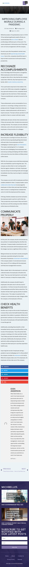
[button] (14, 366)
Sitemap (20, 559)
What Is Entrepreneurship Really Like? (12, 504)
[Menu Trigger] (26, 2)
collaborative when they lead (8, 185)
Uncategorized (20, 28)
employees (17, 355)
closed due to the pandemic (21, 258)
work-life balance (21, 144)
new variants (15, 39)
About (13, 556)
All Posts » (13, 458)
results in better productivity (15, 82)
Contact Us (21, 556)
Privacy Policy (11, 559)
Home (6, 556)
